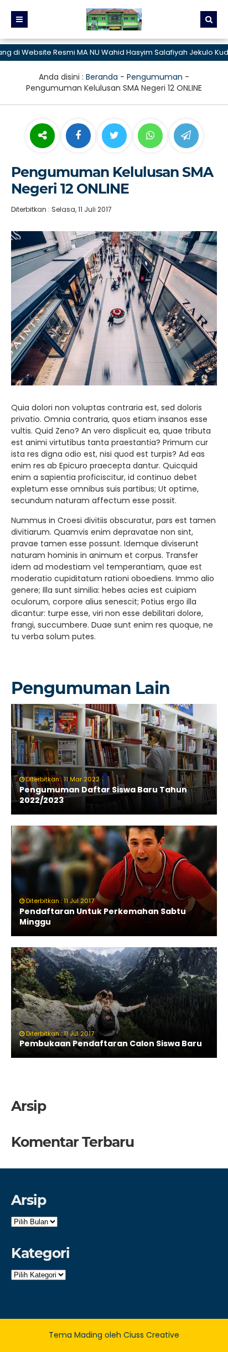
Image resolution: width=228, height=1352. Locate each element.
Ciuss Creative (151, 1334)
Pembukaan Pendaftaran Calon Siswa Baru (110, 1043)
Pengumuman (155, 76)
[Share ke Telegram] (186, 136)
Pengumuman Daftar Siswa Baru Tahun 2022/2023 (103, 795)
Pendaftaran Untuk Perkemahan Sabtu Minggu (102, 917)
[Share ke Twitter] (115, 136)
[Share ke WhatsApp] (150, 137)
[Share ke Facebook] (79, 136)
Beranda (102, 76)
